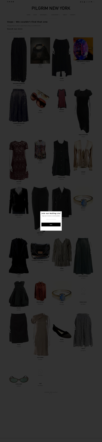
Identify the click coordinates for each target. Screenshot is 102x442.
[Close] (60, 212)
